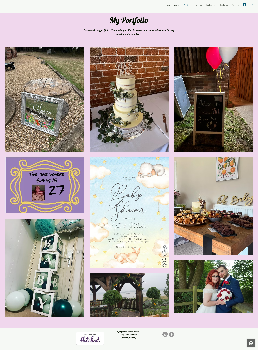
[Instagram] (165, 334)
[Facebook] (171, 334)
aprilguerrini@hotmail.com (128, 331)
